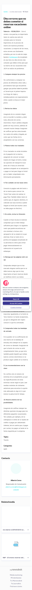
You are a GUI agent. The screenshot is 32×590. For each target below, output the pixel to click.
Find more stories (16, 586)
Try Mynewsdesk (16, 581)
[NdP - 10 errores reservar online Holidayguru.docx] (16, 544)
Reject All (16, 299)
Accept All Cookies (16, 303)
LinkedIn (16, 490)
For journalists (16, 583)
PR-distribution (16, 578)
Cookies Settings (16, 307)
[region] (16, 295)
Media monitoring (16, 575)
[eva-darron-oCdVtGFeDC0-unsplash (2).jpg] (16, 516)
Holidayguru (13, 57)
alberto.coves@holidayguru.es (16, 487)
